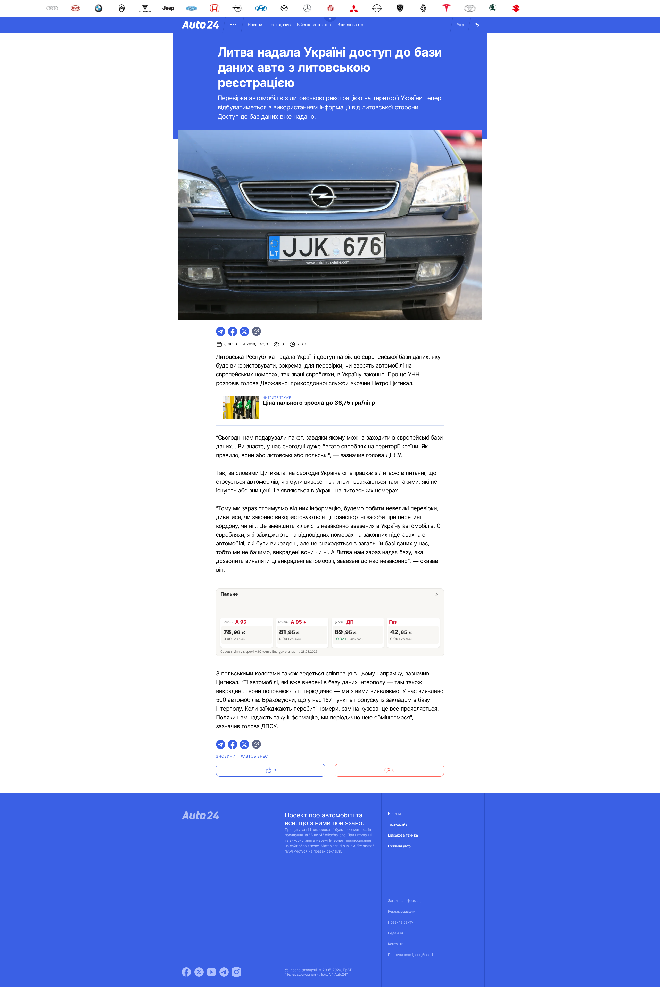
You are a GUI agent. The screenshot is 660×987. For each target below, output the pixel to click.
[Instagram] (236, 972)
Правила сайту (400, 922)
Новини (255, 24)
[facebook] (232, 331)
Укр (460, 24)
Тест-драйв (280, 24)
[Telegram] (224, 972)
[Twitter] (199, 972)
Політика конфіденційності (410, 955)
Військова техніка (314, 24)
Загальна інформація (405, 900)
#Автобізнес (254, 756)
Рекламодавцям (402, 911)
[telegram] (220, 331)
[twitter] (244, 331)
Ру (477, 24)
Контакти (395, 944)
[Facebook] (186, 972)
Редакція (395, 933)
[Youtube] (211, 972)
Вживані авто (350, 24)
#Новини (226, 756)
